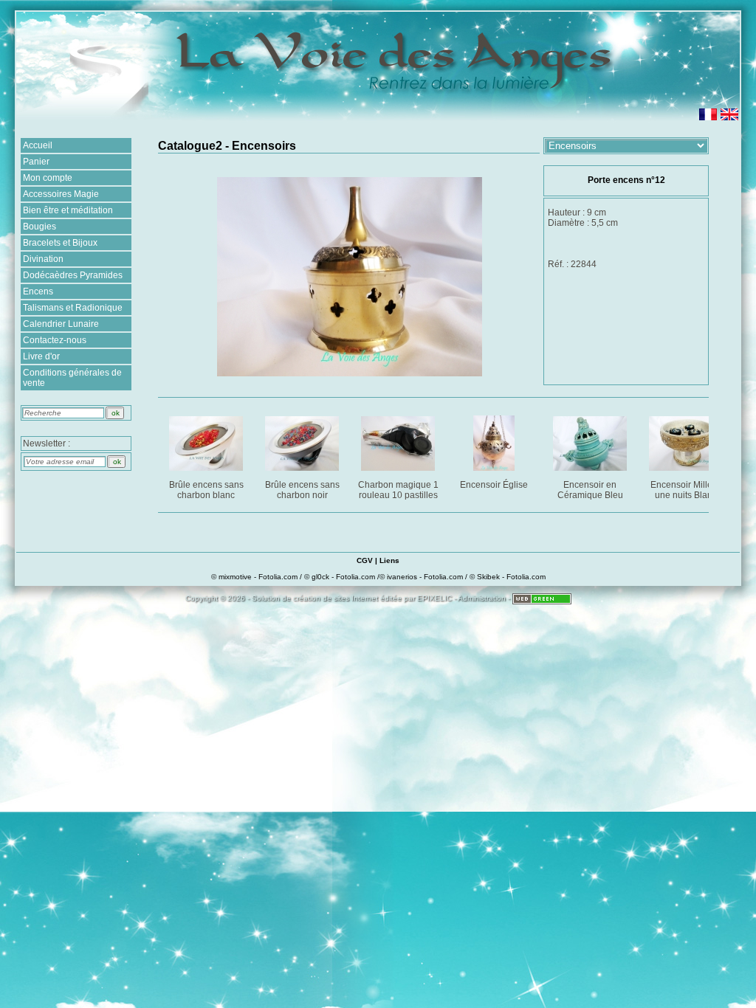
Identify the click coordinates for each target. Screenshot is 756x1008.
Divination (43, 259)
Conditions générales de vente (72, 377)
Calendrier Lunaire (61, 324)
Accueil (37, 145)
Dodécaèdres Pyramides (73, 275)
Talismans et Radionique (73, 308)
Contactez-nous (54, 340)
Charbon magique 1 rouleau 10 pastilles (398, 490)
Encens (38, 291)
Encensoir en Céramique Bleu (590, 490)
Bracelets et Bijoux (60, 243)
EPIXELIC (434, 598)
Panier (36, 161)
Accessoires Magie (61, 194)
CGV (365, 560)
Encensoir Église (494, 485)
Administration (482, 598)
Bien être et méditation (68, 210)
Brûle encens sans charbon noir (302, 490)
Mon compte (47, 178)
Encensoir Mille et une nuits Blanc (686, 490)
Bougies (39, 226)
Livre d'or (41, 356)
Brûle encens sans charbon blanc (206, 490)
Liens (389, 560)
